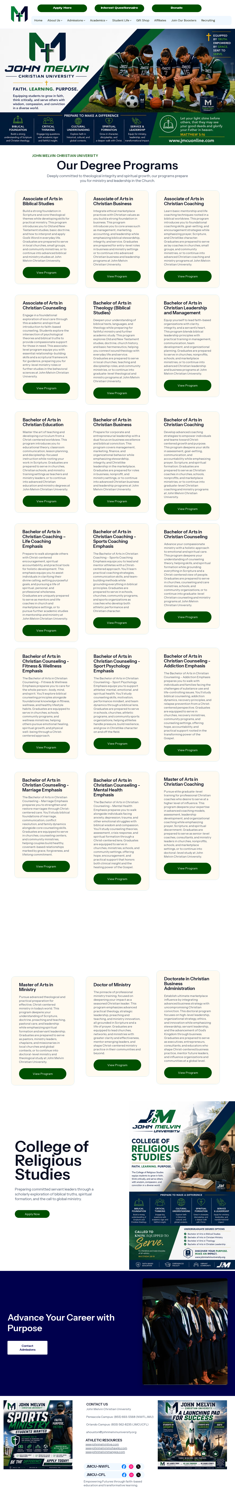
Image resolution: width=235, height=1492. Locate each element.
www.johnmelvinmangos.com (105, 1452)
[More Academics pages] (106, 20)
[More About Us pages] (61, 20)
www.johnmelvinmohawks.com (106, 1448)
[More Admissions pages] (84, 20)
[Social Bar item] (124, 1466)
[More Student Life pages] (130, 20)
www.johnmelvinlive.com (102, 1444)
